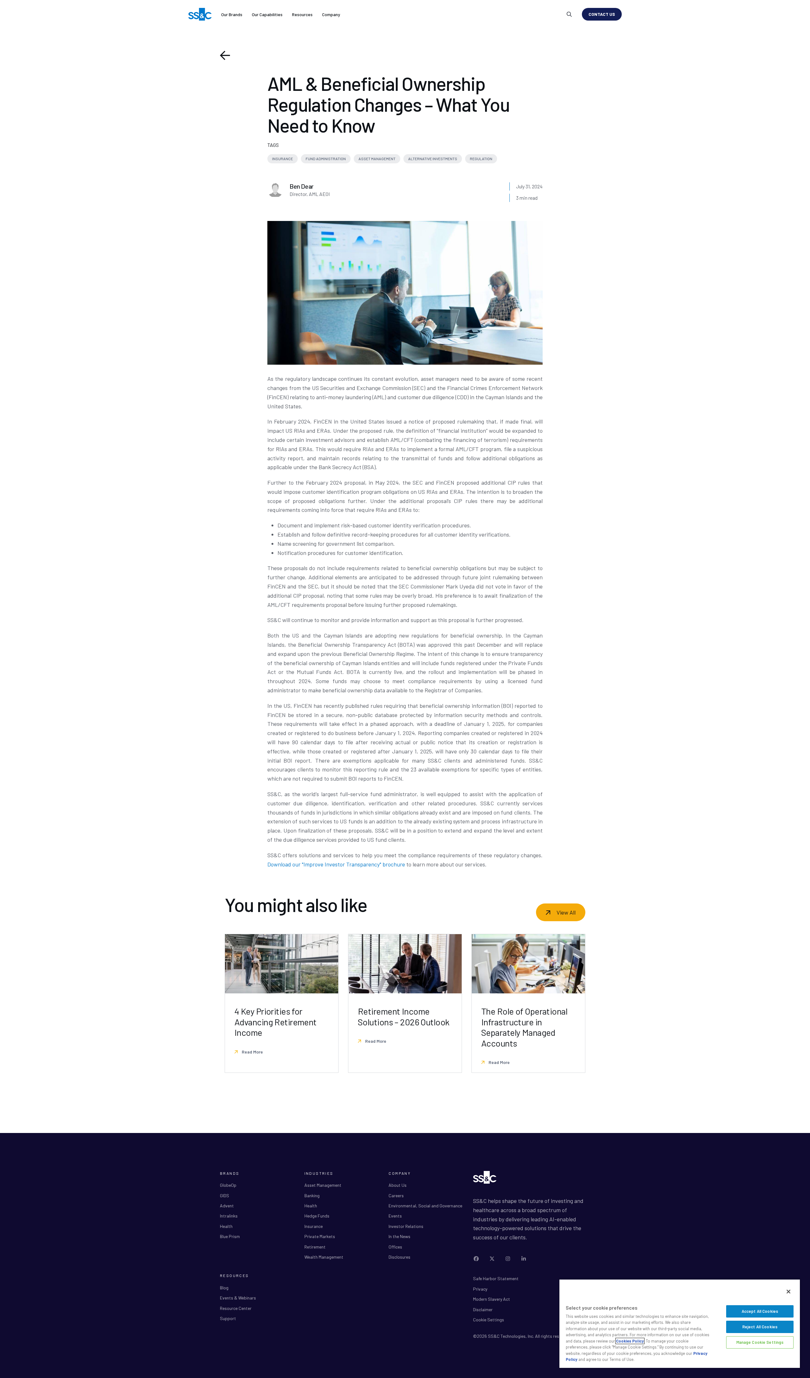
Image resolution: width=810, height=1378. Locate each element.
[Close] (788, 1292)
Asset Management (377, 158)
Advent (227, 1205)
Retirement (315, 1246)
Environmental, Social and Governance (425, 1205)
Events (395, 1215)
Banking (312, 1195)
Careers (396, 1195)
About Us (398, 1185)
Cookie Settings (488, 1319)
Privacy (480, 1289)
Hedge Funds (316, 1215)
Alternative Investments (432, 158)
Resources (302, 14)
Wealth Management (323, 1257)
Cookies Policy (630, 1340)
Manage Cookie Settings (760, 1342)
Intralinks (229, 1215)
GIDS (224, 1195)
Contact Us (602, 14)
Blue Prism (230, 1236)
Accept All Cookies (760, 1311)
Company (331, 14)
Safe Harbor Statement (496, 1278)
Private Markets (319, 1236)
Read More (252, 1051)
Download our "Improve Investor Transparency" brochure (336, 864)
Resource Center (236, 1308)
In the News (399, 1236)
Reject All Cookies (759, 1326)
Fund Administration (326, 158)
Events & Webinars (238, 1297)
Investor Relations (406, 1226)
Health (226, 1226)
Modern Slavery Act (491, 1299)
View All (566, 912)
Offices (395, 1246)
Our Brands (231, 14)
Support (228, 1318)
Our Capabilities (267, 14)
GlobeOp (228, 1185)
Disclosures (399, 1257)
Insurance (282, 158)
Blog (224, 1287)
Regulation (481, 158)
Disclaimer (483, 1309)
